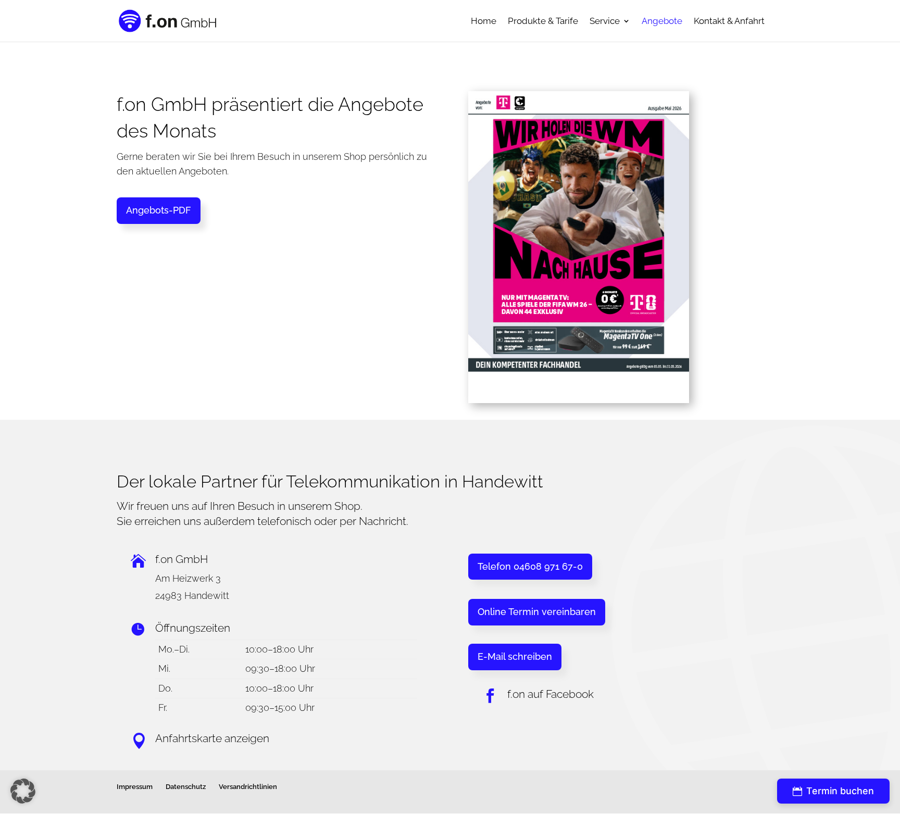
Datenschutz (186, 787)
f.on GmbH (181, 559)
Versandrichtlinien (248, 787)
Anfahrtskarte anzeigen (212, 738)
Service (605, 21)
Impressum (135, 787)
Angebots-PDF (158, 210)
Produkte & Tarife (543, 21)
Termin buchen (833, 791)
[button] (23, 791)
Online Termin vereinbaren (537, 611)
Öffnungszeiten (192, 628)
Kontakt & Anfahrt (729, 21)
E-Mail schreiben (515, 656)
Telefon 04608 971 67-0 (530, 566)
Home (483, 21)
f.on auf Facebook (550, 694)
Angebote (662, 21)
